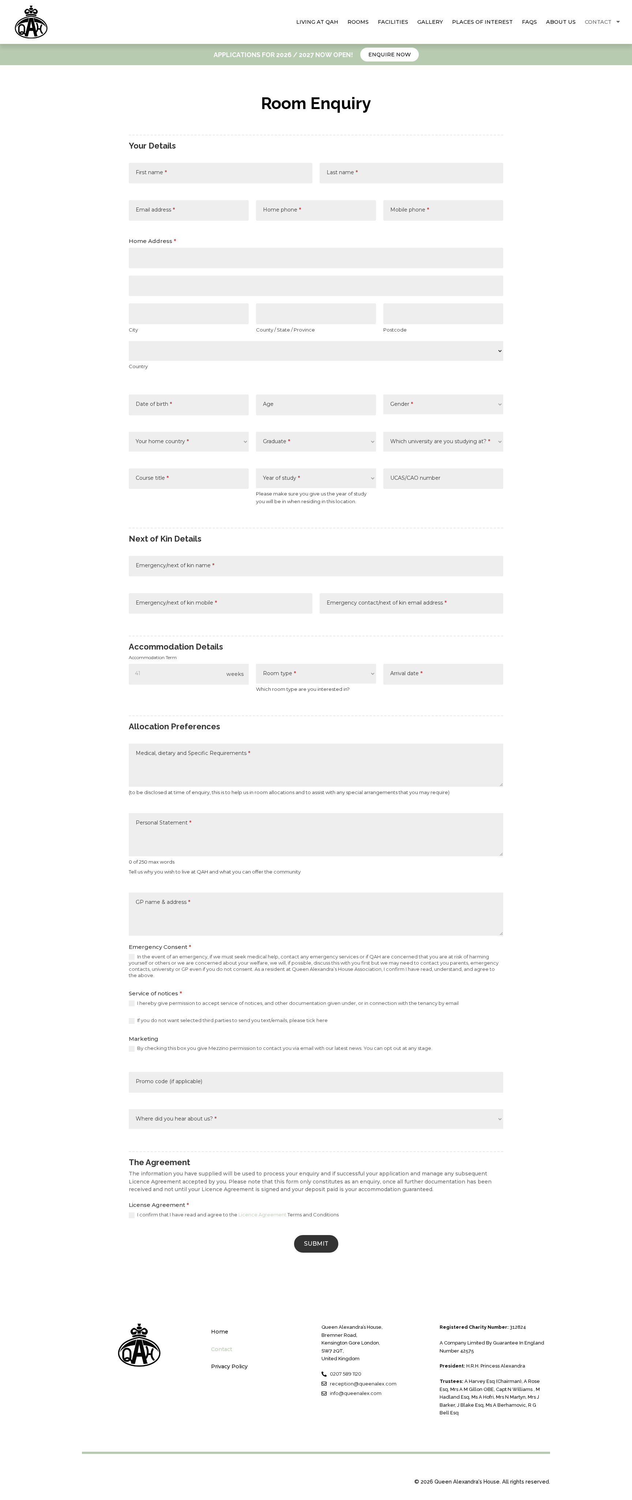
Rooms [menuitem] (358, 22)
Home (219, 1331)
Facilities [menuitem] (393, 22)
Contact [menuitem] (598, 22)
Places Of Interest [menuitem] (482, 22)
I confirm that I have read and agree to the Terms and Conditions (237, 1214)
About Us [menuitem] (561, 22)
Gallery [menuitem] (430, 22)
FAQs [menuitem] (529, 22)
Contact (221, 1349)
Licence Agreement (262, 1214)
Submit (316, 1243)
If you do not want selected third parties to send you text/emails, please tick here (232, 1020)
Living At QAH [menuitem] (317, 22)
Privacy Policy (229, 1366)
